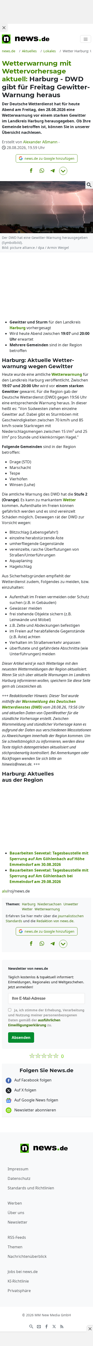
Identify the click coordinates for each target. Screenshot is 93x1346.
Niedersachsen (49, 904)
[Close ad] (4, 27)
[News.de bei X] (54, 1326)
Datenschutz (19, 1178)
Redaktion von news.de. (55, 921)
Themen (15, 1247)
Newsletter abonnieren (34, 1110)
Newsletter (17, 1222)
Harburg (29, 904)
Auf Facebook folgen (32, 1080)
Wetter (27, 909)
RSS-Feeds (17, 1237)
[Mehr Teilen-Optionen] (63, 171)
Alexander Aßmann (40, 142)
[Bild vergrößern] (89, 185)
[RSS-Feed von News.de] (62, 1326)
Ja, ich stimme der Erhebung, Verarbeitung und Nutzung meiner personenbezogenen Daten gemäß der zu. (46, 1017)
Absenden (21, 1037)
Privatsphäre (19, 1290)
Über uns (16, 1212)
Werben (15, 1203)
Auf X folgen (24, 1090)
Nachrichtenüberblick (27, 1256)
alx (4, 891)
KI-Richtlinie (18, 1281)
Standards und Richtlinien (31, 1188)
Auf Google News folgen (35, 1100)
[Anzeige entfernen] (89, 1328)
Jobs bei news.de (23, 1271)
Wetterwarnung (47, 909)
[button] (47, 158)
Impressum (18, 1169)
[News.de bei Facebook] (46, 1326)
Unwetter (70, 904)
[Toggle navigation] (85, 39)
